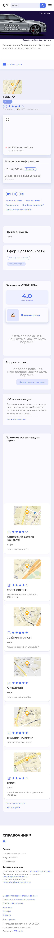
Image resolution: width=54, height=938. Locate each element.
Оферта (7, 915)
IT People (18, 931)
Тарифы (7, 911)
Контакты (7, 908)
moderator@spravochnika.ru (17, 882)
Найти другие (13, 808)
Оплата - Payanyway (13, 903)
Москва (16, 45)
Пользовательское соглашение (19, 900)
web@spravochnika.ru (40, 871)
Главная (7, 45)
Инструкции (9, 919)
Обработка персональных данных (20, 896)
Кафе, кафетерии (20, 48)
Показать (30, 169)
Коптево (33, 45)
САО (24, 45)
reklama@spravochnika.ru (15, 877)
